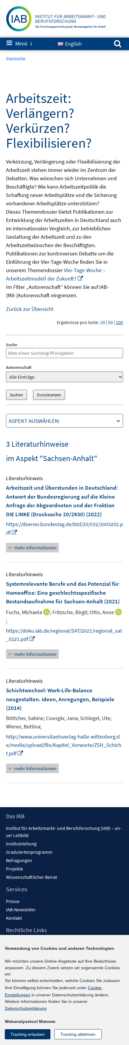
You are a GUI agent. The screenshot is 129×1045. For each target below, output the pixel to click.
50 (110, 322)
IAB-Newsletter (21, 910)
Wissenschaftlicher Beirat (31, 877)
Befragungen (19, 860)
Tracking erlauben (27, 1034)
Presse (13, 901)
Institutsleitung (21, 844)
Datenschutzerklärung (25, 1008)
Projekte (14, 869)
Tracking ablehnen (77, 1034)
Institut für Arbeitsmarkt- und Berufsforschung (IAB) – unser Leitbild (64, 831)
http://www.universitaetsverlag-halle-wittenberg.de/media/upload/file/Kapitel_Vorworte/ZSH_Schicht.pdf (63, 745)
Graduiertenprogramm (29, 852)
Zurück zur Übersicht (29, 309)
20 (102, 322)
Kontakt (14, 918)
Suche (11, 344)
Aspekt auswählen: (34, 420)
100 (119, 322)
